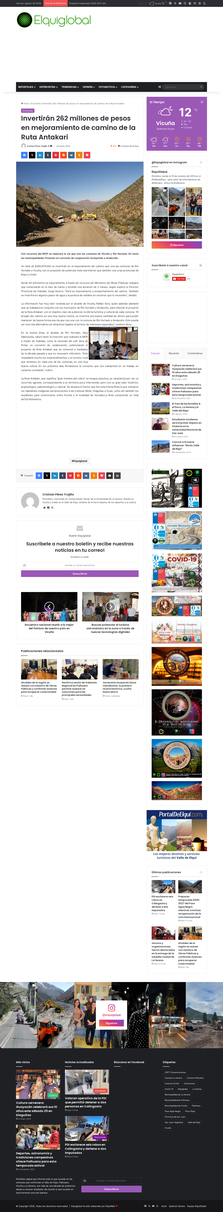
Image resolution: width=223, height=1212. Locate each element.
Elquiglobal (80, 461)
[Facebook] (24, 155)
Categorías (128, 86)
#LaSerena (179, 183)
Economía (35, 103)
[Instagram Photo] (177, 201)
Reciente (174, 353)
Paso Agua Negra (173, 1111)
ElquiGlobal (159, 171)
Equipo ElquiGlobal (196, 1206)
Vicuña (168, 1128)
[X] (32, 155)
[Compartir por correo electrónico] (109, 475)
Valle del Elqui (194, 1122)
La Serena (197, 1089)
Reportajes (25, 86)
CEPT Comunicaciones (175, 1072)
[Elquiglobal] (54, 20)
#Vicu (167, 183)
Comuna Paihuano (195, 1078)
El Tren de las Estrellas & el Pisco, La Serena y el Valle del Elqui (186, 407)
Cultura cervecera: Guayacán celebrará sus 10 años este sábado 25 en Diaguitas (187, 370)
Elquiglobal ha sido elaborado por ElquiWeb (93, 1206)
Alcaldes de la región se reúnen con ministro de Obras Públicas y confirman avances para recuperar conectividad (39, 687)
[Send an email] (51, 146)
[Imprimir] (117, 475)
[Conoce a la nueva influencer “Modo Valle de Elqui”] (161, 446)
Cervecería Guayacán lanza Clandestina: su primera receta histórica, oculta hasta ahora (119, 687)
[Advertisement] (111, 57)
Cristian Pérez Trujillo (37, 146)
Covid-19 (169, 1089)
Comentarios (195, 353)
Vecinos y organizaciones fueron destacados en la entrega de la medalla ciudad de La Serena (163, 951)
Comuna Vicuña (172, 1083)
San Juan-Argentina (174, 1122)
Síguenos (177, 245)
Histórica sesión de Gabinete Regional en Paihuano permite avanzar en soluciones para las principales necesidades (79, 689)
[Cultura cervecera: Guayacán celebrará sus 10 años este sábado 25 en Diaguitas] (161, 370)
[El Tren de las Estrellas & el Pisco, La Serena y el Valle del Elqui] (161, 408)
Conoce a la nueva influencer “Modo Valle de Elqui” (185, 445)
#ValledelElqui (159, 179)
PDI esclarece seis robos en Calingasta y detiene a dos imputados (162, 903)
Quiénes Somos (177, 1206)
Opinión (87, 86)
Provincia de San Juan (175, 1117)
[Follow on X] (49, 146)
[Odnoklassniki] (79, 155)
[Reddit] (63, 155)
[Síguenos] (111, 1009)
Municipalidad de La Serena (177, 1094)
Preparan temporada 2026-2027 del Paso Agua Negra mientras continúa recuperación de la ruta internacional (189, 907)
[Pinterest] (55, 155)
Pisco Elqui (190, 1111)
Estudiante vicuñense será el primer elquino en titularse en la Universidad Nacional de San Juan (186, 426)
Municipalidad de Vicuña (176, 1105)
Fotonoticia (107, 86)
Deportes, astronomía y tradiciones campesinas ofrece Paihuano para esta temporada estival (186, 390)
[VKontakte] (71, 155)
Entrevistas (47, 86)
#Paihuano (157, 183)
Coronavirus (189, 1083)
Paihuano (196, 1105)
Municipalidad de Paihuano (177, 1100)
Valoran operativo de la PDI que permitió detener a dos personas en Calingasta (85, 1102)
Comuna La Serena (173, 1078)
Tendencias (69, 86)
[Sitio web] (44, 508)
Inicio (26, 103)
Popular (155, 353)
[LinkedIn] (40, 155)
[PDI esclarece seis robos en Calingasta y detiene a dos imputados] (163, 886)
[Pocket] (87, 155)
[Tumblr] (48, 155)
